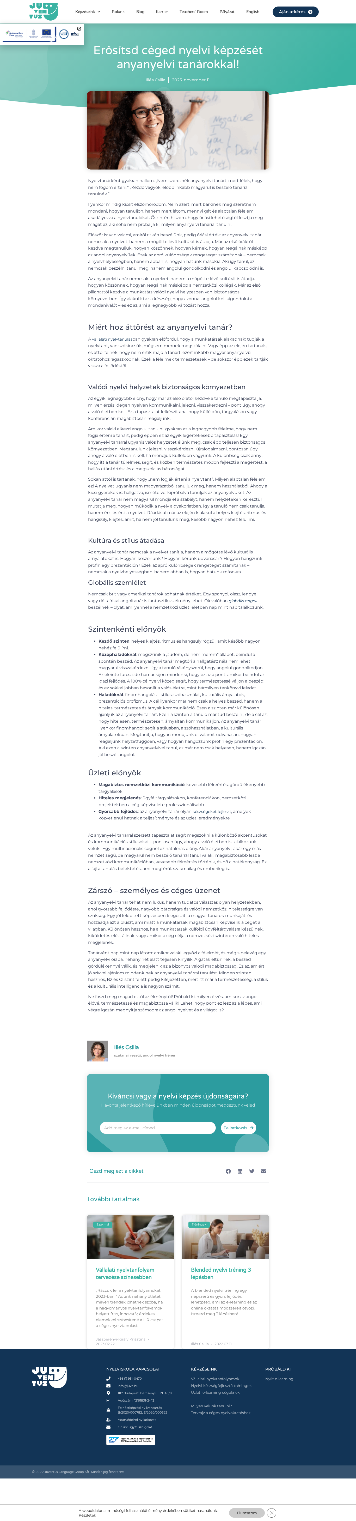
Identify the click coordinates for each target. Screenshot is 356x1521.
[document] (178, 760)
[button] (79, 28)
